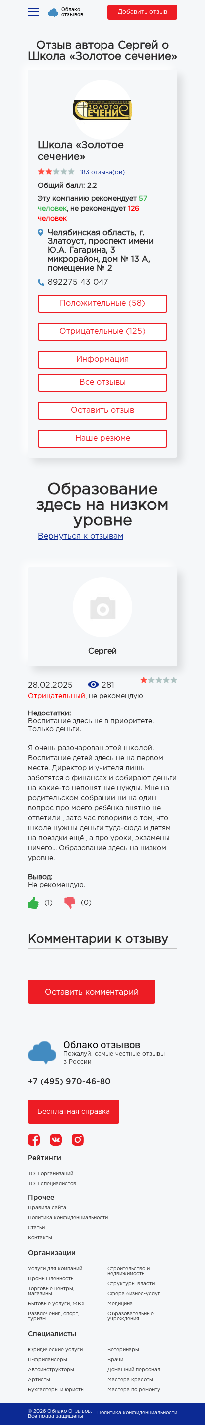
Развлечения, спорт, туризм (53, 1316)
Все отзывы (102, 382)
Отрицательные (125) (102, 331)
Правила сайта (47, 1208)
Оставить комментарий (92, 992)
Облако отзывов (72, 12)
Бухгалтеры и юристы (56, 1390)
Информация (102, 359)
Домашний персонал (133, 1370)
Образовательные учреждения (130, 1316)
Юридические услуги (55, 1350)
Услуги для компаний (55, 1269)
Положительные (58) (102, 303)
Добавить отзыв (142, 12)
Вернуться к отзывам (80, 536)
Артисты (39, 1380)
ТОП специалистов (52, 1184)
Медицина (120, 1304)
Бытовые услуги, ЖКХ (56, 1304)
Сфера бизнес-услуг (133, 1294)
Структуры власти (131, 1284)
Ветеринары (123, 1350)
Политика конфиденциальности (68, 1218)
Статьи (36, 1228)
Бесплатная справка (73, 1112)
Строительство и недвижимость (128, 1271)
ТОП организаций (50, 1174)
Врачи (115, 1360)
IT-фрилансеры (47, 1360)
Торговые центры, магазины (51, 1291)
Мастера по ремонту (133, 1390)
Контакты (40, 1238)
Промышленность (50, 1279)
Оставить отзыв (102, 410)
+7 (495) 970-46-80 (69, 1082)
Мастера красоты (130, 1380)
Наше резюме (102, 438)
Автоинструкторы (51, 1370)
